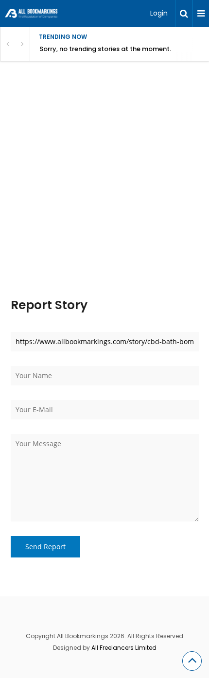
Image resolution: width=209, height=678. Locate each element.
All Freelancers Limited (124, 647)
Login (159, 13)
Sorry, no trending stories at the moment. (105, 48)
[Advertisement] (104, 190)
